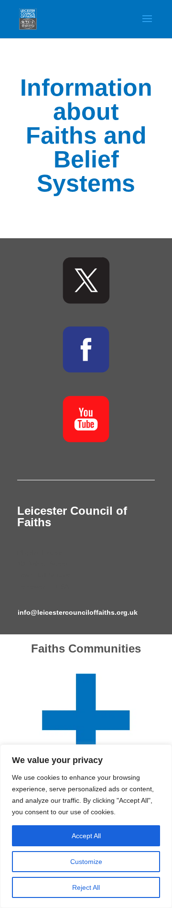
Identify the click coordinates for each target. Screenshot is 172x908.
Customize (86, 861)
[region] (86, 826)
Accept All (86, 836)
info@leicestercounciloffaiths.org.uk (78, 612)
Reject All (86, 887)
